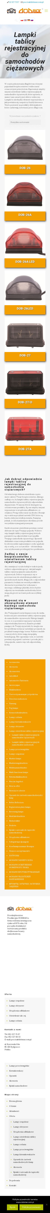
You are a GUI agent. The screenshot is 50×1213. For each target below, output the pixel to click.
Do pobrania (14, 1180)
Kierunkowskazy (16, 1071)
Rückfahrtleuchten (17, 816)
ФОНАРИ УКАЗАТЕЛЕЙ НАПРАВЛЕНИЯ (20, 877)
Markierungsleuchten (18, 763)
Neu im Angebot (16, 781)
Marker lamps (15, 758)
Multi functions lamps (18, 772)
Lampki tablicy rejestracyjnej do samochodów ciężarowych (25, 736)
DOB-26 (25, 168)
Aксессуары (14, 685)
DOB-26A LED (25, 261)
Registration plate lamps (19, 807)
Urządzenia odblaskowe (19, 837)
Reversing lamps (16, 812)
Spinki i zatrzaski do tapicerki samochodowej (22, 831)
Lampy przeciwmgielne (19, 749)
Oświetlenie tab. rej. (17, 1016)
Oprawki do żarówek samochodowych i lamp (25, 796)
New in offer (14, 786)
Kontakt (12, 1185)
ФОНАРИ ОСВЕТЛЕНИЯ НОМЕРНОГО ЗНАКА (20, 866)
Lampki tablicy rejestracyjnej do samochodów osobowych (25, 743)
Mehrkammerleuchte (18, 768)
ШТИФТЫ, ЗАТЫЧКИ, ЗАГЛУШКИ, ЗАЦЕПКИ (24, 885)
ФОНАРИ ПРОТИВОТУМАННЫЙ (24, 872)
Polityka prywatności (31, 1207)
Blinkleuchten (15, 690)
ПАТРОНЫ (14, 855)
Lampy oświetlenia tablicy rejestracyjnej (26, 731)
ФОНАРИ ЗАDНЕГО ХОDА (21, 860)
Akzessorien (14, 671)
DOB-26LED (25, 308)
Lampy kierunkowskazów (20, 722)
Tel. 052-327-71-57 (12, 1034)
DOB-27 (25, 355)
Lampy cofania (15, 717)
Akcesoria (13, 667)
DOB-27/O (25, 402)
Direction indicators (18, 699)
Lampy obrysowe (16, 726)
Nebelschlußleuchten (18, 777)
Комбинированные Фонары (21, 846)
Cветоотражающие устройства (23, 694)
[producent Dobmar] (25, 10)
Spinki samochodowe (18, 1086)
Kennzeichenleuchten (18, 713)
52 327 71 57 (14, 2)
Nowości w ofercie (17, 791)
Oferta (12, 1116)
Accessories (14, 662)
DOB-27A (25, 449)
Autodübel (13, 676)
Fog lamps (13, 708)
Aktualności (14, 1111)
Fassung (12, 703)
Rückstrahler (14, 821)
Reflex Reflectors (16, 802)
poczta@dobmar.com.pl (33, 2)
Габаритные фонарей (18, 842)
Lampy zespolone (16, 754)
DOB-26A (25, 215)
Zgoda (12, 1207)
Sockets (12, 825)
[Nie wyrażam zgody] (46, 1204)
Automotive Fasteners (18, 680)
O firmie (12, 1106)
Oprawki (13, 1076)
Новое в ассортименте (19, 851)
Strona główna (15, 1101)
